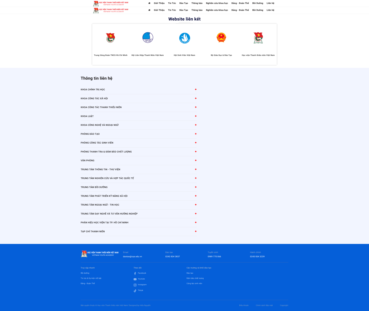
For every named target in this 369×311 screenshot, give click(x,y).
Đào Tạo (183, 3)
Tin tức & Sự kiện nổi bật (91, 278)
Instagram (142, 285)
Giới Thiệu (159, 3)
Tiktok (140, 290)
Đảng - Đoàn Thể (240, 3)
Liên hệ (270, 3)
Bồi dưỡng (85, 273)
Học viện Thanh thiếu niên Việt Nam (258, 55)
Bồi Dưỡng (257, 3)
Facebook (142, 273)
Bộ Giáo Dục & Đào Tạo (221, 55)
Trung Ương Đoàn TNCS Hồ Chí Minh (110, 55)
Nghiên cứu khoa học (217, 3)
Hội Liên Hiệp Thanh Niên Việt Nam (147, 55)
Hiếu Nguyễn (145, 305)
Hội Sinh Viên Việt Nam (184, 55)
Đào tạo (190, 273)
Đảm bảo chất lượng (195, 278)
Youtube (141, 279)
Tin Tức (172, 3)
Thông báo (197, 3)
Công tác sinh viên (194, 283)
